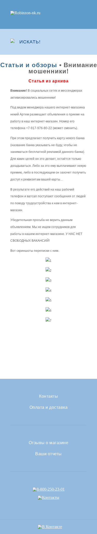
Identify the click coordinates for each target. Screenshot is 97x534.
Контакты (48, 396)
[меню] (83, 41)
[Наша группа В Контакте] (50, 526)
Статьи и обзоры (28, 64)
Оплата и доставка (48, 407)
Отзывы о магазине (49, 443)
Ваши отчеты (48, 454)
